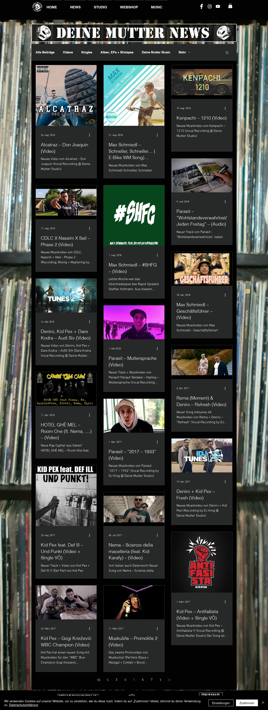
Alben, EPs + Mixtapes (116, 52)
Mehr (182, 52)
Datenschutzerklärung (23, 705)
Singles (86, 52)
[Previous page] (107, 680)
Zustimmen (247, 703)
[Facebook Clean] (201, 6)
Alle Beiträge (45, 52)
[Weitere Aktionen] (90, 135)
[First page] (99, 680)
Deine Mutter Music (156, 52)
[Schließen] (262, 703)
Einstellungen (221, 703)
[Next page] (160, 680)
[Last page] (169, 680)
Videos (68, 52)
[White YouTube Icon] (217, 6)
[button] (230, 5)
